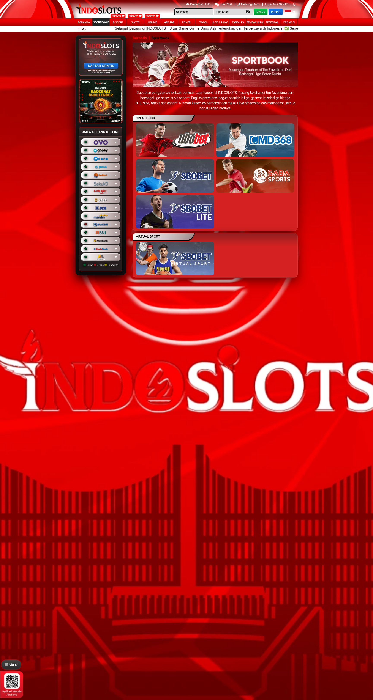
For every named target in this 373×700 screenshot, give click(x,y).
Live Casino (220, 22)
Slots (135, 22)
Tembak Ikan (255, 22)
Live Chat (225, 4)
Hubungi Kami (250, 4)
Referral (272, 22)
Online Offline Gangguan (102, 265)
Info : (81, 28)
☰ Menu (11, 664)
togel (203, 22)
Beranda (84, 22)
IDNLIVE (152, 22)
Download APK (200, 4)
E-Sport (118, 22)
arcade (169, 22)
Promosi (289, 22)
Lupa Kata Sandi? (277, 4)
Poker (186, 22)
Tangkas (238, 22)
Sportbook (101, 22)
